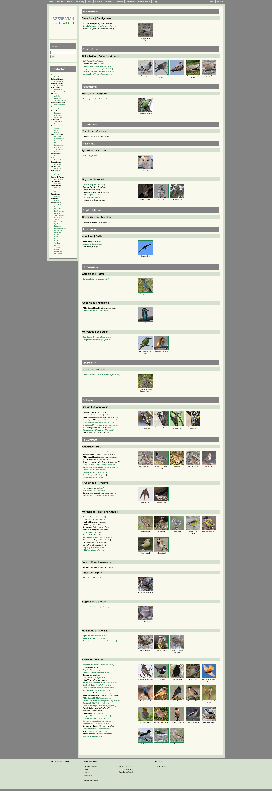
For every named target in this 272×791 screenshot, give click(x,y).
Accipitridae (58, 117)
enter (211, 2)
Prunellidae (58, 217)
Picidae (56, 200)
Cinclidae (57, 213)
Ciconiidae (57, 98)
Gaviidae (57, 77)
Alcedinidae (58, 190)
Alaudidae (57, 204)
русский (220, 2)
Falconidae (57, 113)
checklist (69, 2)
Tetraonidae (58, 121)
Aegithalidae (58, 230)
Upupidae (57, 196)
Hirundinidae (58, 207)
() (99, 26)
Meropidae (57, 192)
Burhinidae (57, 136)
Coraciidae (57, 187)
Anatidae (57, 109)
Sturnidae (57, 247)
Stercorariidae (58, 149)
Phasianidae (58, 124)
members (120, 2)
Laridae (56, 151)
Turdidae (57, 219)
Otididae (57, 132)
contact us (98, 2)
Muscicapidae (58, 222)
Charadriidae (58, 143)
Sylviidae (57, 224)
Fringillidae (58, 251)
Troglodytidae (59, 215)
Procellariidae (58, 85)
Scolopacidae (58, 145)
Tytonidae (57, 173)
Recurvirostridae (59, 141)
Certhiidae (57, 239)
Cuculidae (57, 168)
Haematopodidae (59, 138)
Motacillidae (58, 209)
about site (60, 2)
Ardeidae (57, 96)
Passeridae (57, 249)
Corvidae (57, 245)
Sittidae (56, 236)
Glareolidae (58, 147)
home (51, 2)
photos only (80, 2)
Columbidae (58, 160)
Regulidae (57, 226)
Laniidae (57, 241)
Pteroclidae (57, 155)
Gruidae (57, 128)
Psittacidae (57, 164)
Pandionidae (58, 115)
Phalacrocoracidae (60, 92)
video (89, 2)
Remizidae (57, 232)
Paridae (56, 234)
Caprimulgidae (59, 179)
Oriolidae (57, 243)
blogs (155, 2)
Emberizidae (58, 253)
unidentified (131, 2)
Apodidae (57, 183)
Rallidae (57, 130)
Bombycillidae (59, 211)
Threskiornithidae (60, 100)
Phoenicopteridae (60, 104)
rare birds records (144, 2)
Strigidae (57, 175)
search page (109, 2)
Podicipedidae (58, 81)
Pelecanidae (58, 89)
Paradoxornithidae (60, 228)
